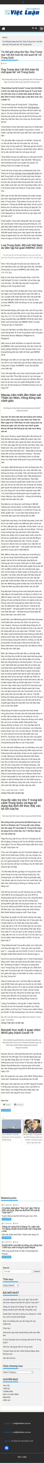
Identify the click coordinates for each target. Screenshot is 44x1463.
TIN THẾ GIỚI (6, 1110)
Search (6, 1268)
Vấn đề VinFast (9, 1358)
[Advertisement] (22, 1170)
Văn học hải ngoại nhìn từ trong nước (18, 1347)
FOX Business (33, 107)
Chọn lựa (6, 1328)
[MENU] (41, 28)
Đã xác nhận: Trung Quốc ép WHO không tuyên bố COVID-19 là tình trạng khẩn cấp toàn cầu (32, 1139)
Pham (5, 63)
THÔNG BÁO (8, 1391)
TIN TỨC (6, 1386)
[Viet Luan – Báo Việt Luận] (3, 28)
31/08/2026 (8, 1205)
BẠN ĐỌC (7, 1397)
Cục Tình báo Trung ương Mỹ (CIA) (25, 173)
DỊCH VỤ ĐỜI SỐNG (11, 1394)
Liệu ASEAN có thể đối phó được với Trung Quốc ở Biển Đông (11, 1137)
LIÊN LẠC (7, 1400)
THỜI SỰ (6, 1389)
